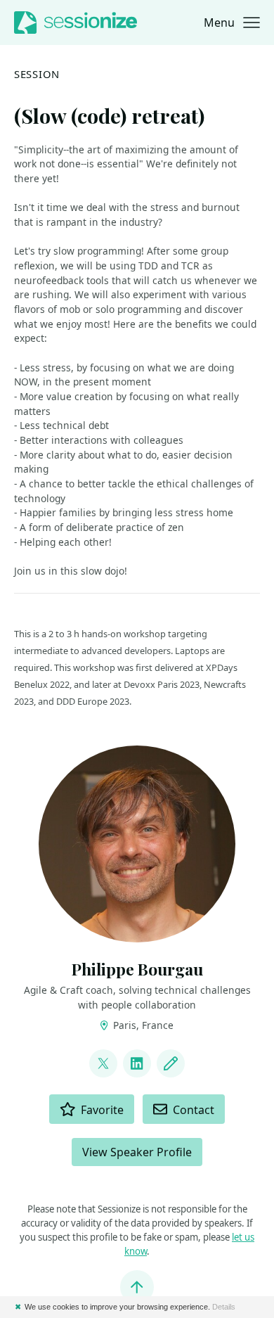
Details (223, 1307)
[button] (232, 22)
